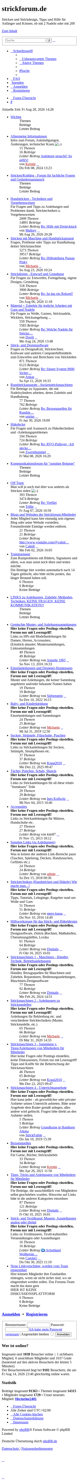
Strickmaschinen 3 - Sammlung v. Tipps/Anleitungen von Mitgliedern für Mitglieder (37, 1048)
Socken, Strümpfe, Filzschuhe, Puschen (38, 735)
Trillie (29, 506)
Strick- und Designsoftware (29, 345)
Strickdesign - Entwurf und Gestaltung (37, 274)
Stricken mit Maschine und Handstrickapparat (42, 238)
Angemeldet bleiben (35, 1334)
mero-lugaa (55, 913)
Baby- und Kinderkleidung (29, 704)
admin (51, 874)
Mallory (30, 230)
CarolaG (31, 1258)
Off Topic (17, 483)
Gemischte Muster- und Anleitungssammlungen (43, 624)
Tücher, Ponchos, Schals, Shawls (33, 771)
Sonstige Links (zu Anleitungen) (33, 842)
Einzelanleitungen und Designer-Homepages (41, 668)
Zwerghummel (35, 452)
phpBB (24, 1430)
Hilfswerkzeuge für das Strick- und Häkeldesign (44, 921)
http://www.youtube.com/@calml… (44, 542)
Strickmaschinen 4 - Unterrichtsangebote (39, 1088)
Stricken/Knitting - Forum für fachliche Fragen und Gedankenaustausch (43, 177)
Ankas (29, 377)
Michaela (31, 266)
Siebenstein (55, 696)
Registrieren (37, 1314)
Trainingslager (20, 554)
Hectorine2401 (26, 1399)
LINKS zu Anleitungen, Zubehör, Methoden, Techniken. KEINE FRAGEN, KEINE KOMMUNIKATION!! (42, 601)
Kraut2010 (54, 763)
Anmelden (11, 1314)
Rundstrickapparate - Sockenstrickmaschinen (42, 385)
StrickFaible (33, 1135)
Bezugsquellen (21, 1143)
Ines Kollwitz (56, 799)
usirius (29, 416)
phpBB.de (50, 1441)
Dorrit (29, 337)
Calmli (30, 546)
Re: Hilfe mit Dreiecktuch (59, 226)
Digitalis (53, 949)
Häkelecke (18, 424)
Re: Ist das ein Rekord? (57, 294)
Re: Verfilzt (49, 503)
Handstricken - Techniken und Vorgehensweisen (31, 201)
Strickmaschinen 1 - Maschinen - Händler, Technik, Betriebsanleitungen (40, 959)
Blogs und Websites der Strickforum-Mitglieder (43, 514)
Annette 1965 (56, 660)
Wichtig (16, 117)
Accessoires (19, 806)
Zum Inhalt (9, 31)
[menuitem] (37, 59)
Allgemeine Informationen (29, 136)
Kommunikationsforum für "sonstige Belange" (43, 463)
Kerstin (30, 164)
